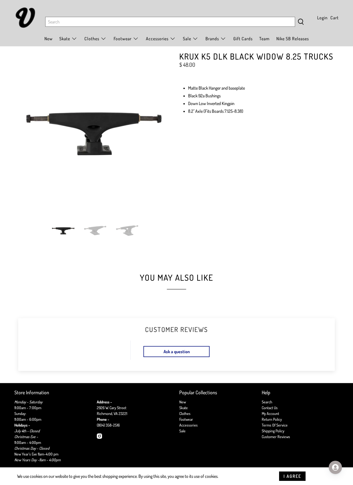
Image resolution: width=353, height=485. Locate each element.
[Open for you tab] (335, 467)
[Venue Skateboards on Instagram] (99, 437)
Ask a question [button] (177, 351)
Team (264, 38)
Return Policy (272, 419)
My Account (270, 413)
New (48, 38)
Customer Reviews (276, 436)
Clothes (185, 413)
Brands (212, 38)
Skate (183, 407)
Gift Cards (243, 38)
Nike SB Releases (292, 38)
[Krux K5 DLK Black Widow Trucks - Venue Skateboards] (94, 132)
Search (267, 402)
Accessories (157, 38)
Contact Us (270, 407)
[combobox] (170, 22)
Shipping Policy (273, 430)
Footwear (186, 419)
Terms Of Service (275, 425)
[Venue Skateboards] (25, 18)
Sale (187, 38)
